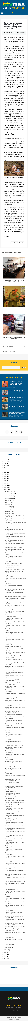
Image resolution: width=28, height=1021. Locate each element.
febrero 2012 (8, 513)
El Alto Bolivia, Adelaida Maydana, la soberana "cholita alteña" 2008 (15, 383)
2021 (5, 470)
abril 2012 (7, 509)
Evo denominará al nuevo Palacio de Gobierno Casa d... (14, 924)
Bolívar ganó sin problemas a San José (14, 670)
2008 (5, 956)
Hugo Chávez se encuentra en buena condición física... (14, 557)
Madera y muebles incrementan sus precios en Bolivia (14, 676)
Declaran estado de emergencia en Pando (15, 887)
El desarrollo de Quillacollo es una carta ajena (14, 338)
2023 (5, 465)
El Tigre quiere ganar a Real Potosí (13, 714)
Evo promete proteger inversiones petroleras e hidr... (13, 575)
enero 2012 (8, 947)
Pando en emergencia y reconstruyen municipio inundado (14, 871)
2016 (5, 481)
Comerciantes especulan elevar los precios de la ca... (13, 735)
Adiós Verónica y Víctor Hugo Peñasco (14, 569)
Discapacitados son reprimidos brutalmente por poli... (12, 780)
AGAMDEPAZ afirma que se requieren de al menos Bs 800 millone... (14, 309)
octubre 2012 (8, 496)
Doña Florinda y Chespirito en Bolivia (14, 609)
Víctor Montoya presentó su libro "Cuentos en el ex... (13, 765)
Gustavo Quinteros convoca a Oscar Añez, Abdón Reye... (14, 615)
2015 (5, 483)
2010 (5, 952)
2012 (5, 489)
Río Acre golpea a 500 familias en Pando (15, 881)
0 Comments (21, 32)
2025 (5, 461)
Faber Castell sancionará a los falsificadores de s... (12, 943)
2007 (5, 958)
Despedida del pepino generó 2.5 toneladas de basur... (13, 566)
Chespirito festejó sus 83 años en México (15, 826)
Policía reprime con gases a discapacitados (12, 783)
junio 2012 (8, 504)
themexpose (16, 1019)
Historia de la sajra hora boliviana (16, 398)
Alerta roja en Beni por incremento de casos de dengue (14, 633)
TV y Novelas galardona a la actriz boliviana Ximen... (13, 769)
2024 (5, 463)
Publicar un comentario (9, 351)
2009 (5, 954)
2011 (5, 950)
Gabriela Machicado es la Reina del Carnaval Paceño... (13, 913)
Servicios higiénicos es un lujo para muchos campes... (13, 586)
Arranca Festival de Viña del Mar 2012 (14, 800)
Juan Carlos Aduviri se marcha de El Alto (15, 926)
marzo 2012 (8, 511)
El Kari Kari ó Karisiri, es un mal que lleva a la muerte (16, 405)
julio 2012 (7, 502)
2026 (5, 459)
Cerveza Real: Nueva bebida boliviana (14, 802)
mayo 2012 (8, 507)
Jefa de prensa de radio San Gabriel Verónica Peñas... (14, 683)
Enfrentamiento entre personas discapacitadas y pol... (12, 790)
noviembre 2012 (9, 493)
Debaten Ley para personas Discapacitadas (12, 680)
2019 (5, 474)
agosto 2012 (8, 500)
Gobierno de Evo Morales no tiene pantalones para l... (13, 794)
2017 (5, 478)
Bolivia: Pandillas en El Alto (16, 390)
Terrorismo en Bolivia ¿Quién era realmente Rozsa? (17, 413)
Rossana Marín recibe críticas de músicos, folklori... (13, 742)
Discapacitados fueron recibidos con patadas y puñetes (14, 787)
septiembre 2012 (9, 498)
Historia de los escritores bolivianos (13, 563)
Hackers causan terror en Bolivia (13, 646)
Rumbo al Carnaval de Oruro (12, 889)
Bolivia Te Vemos (18, 1017)
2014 (5, 485)
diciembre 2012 (9, 491)
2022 (5, 467)
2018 (5, 476)
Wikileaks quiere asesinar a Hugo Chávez (15, 596)
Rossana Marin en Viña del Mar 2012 (14, 745)
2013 (5, 487)
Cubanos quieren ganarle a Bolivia (13, 547)
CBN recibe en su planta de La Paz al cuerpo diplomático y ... (14, 281)
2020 (5, 472)
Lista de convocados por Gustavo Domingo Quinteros (13, 711)
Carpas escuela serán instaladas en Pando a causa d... (14, 823)
